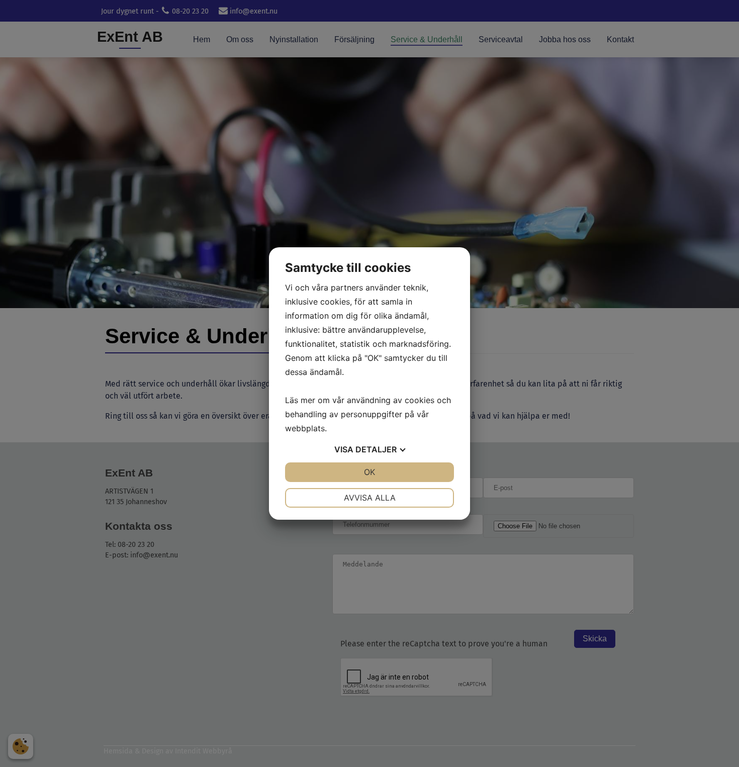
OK (369, 472)
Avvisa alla (370, 498)
